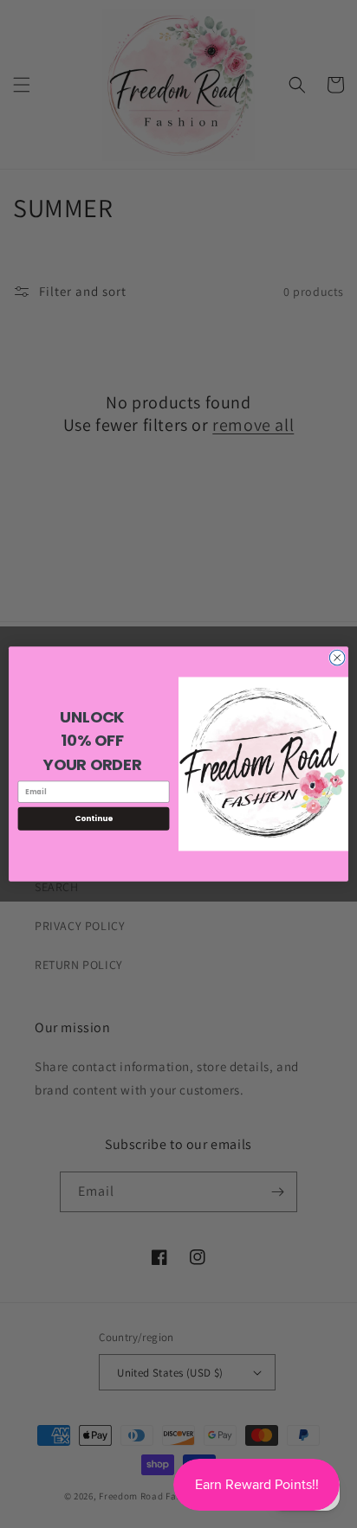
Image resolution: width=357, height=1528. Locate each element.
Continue (94, 819)
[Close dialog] (337, 657)
